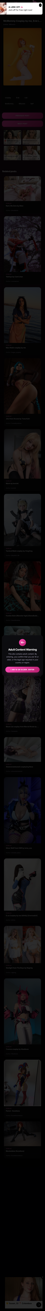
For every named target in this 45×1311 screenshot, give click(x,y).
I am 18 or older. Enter (22, 670)
